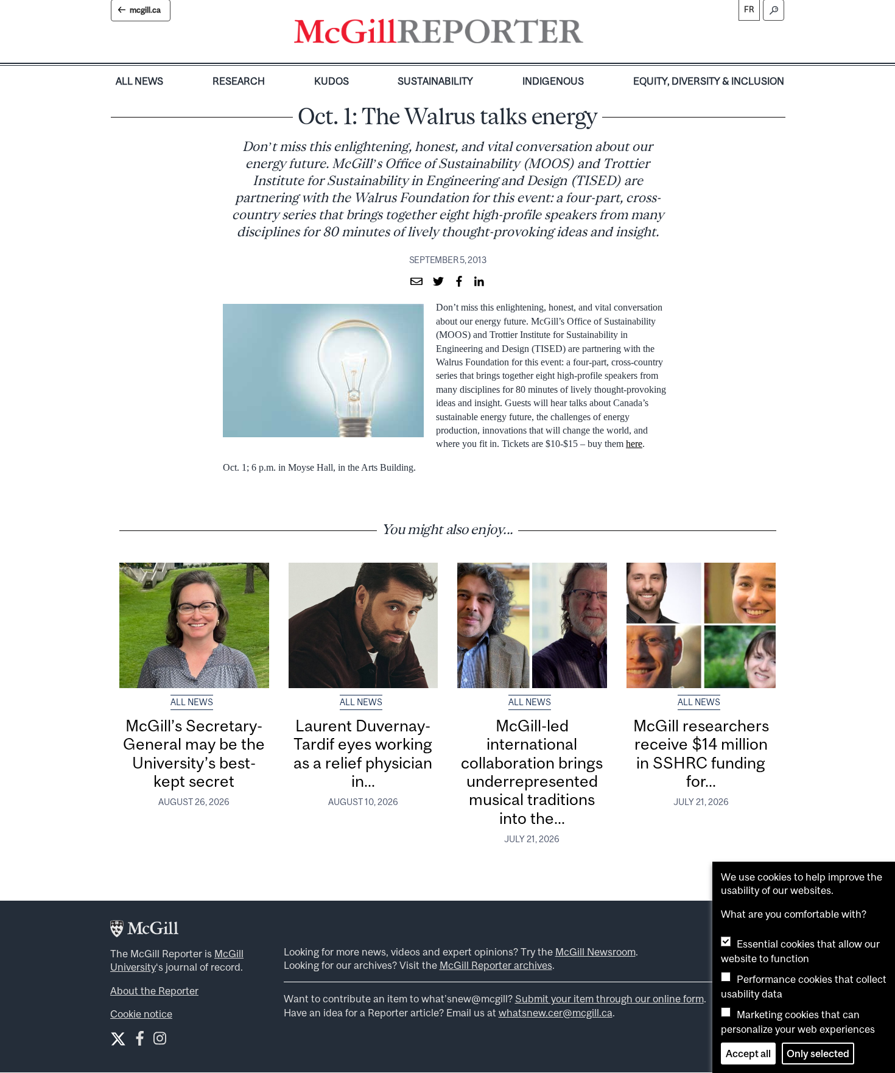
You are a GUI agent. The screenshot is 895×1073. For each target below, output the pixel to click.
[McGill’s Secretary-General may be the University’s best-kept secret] (194, 625)
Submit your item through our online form (609, 999)
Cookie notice (141, 1014)
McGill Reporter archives (496, 965)
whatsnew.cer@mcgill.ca (555, 1013)
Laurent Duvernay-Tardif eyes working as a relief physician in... (362, 753)
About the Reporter (154, 991)
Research (238, 81)
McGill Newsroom (595, 952)
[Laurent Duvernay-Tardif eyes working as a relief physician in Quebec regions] (363, 625)
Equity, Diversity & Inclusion (708, 81)
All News (139, 81)
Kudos (331, 81)
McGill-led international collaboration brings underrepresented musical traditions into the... (532, 772)
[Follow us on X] (118, 1039)
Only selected (818, 1053)
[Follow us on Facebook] (140, 1041)
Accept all (748, 1053)
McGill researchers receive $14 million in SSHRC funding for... (701, 753)
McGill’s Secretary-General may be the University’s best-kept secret (194, 753)
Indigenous (553, 81)
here (634, 443)
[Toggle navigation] (594, 34)
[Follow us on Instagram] (159, 1041)
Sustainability (435, 81)
